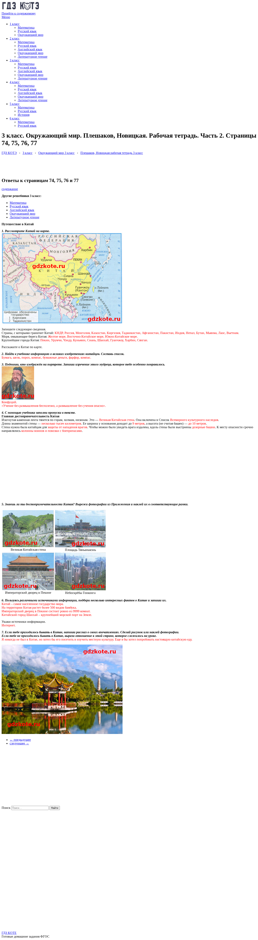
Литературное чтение (32, 56)
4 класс (15, 82)
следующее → (19, 743)
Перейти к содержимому (19, 13)
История (23, 114)
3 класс (15, 60)
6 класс (15, 118)
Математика (26, 27)
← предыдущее (20, 739)
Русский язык (27, 31)
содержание (10, 189)
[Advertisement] (75, 164)
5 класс (15, 104)
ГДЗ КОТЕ (9, 933)
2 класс (15, 38)
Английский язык (30, 49)
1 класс (15, 24)
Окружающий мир (30, 35)
